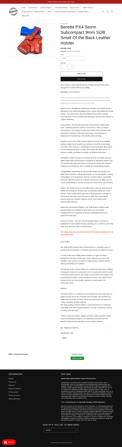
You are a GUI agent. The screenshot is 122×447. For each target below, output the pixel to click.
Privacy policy (13, 392)
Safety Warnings (14, 398)
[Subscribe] (76, 430)
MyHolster (57, 442)
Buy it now (81, 79)
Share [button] (65, 338)
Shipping (63, 51)
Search (11, 378)
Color (62, 54)
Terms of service (14, 395)
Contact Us (12, 382)
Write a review (77, 358)
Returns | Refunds (15, 388)
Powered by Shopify (66, 442)
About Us (12, 385)
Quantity (63, 63)
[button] (46, 8)
